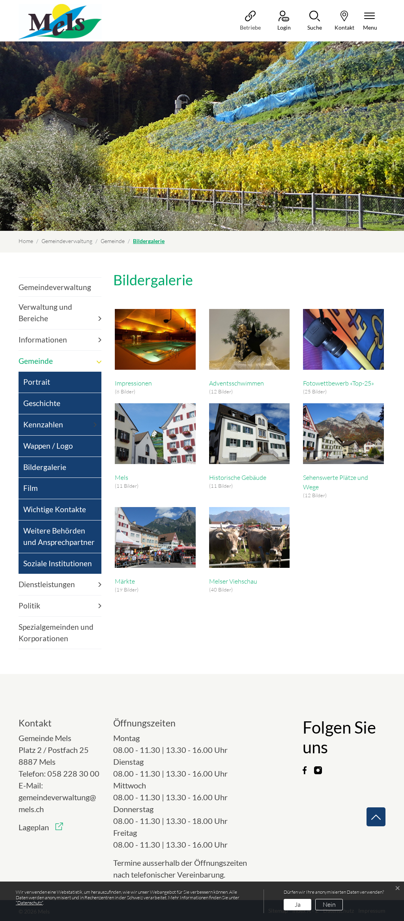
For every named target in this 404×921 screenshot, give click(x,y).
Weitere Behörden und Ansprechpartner (59, 536)
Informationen (43, 339)
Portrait (36, 381)
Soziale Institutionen (57, 563)
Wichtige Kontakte (54, 509)
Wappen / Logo (48, 445)
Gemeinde (36, 360)
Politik (29, 605)
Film (30, 487)
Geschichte (41, 403)
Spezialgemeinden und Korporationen (56, 632)
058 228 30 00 (73, 773)
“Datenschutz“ (29, 903)
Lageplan (41, 827)
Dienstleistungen (47, 584)
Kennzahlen (43, 424)
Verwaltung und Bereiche (45, 312)
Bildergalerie (44, 470)
